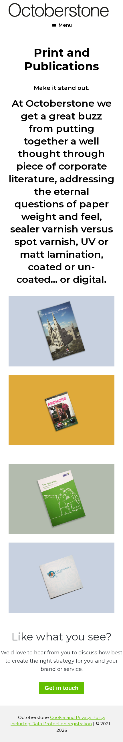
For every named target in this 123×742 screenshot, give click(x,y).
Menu (65, 25)
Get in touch (61, 688)
